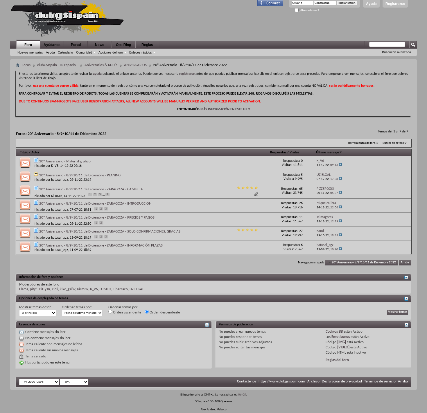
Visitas (294, 152)
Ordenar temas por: (77, 307)
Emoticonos (340, 337)
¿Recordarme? (309, 10)
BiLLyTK (44, 289)
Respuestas (278, 152)
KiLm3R (56, 196)
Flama (23, 289)
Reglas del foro (337, 360)
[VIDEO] (343, 347)
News (99, 45)
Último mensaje (327, 152)
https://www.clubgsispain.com (282, 381)
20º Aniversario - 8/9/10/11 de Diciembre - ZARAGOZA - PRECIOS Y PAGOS (97, 217)
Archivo (313, 381)
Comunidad (84, 52)
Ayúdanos (52, 45)
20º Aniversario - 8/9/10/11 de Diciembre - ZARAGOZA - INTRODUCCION (95, 203)
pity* (33, 289)
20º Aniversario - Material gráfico (65, 161)
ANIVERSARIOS (135, 65)
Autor (35, 152)
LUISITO (105, 289)
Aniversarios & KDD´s (101, 65)
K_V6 (54, 166)
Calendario (65, 52)
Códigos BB (334, 332)
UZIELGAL (137, 289)
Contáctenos (246, 381)
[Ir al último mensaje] (340, 165)
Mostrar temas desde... (36, 307)
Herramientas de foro (362, 143)
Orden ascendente (126, 312)
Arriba (405, 262)
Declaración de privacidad (342, 381)
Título (24, 152)
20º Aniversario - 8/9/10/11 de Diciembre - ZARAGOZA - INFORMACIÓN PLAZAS (101, 245)
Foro (28, 45)
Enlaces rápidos (140, 52)
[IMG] (341, 342)
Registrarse (395, 4)
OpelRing (123, 45)
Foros (26, 65)
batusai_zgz (59, 180)
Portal (76, 45)
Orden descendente (164, 312)
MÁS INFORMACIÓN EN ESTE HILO (225, 109)
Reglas (147, 45)
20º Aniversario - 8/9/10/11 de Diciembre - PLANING (80, 175)
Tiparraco (120, 289)
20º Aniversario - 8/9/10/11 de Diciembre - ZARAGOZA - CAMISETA (91, 189)
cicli (55, 289)
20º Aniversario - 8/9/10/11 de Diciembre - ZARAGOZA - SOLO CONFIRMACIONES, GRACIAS (109, 231)
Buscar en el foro (393, 143)
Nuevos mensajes (30, 52)
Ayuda (371, 4)
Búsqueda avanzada (396, 52)
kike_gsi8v (67, 289)
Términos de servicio (380, 381)
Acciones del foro (110, 52)
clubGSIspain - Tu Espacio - (57, 65)
